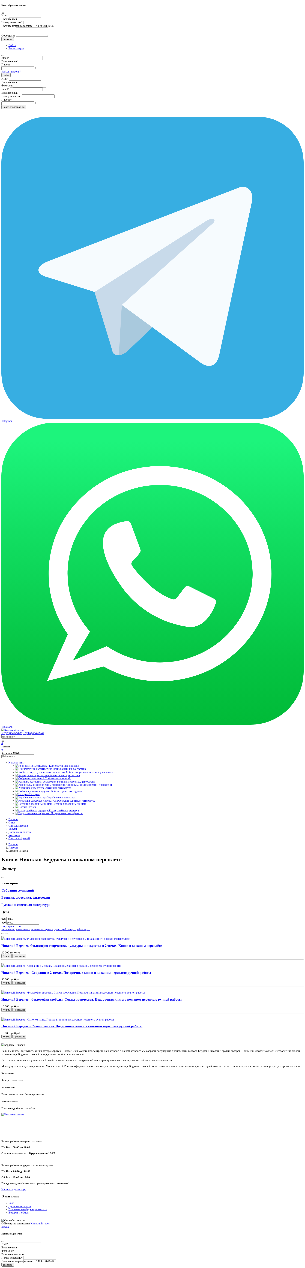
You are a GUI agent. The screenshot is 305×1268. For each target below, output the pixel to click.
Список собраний (19, 838)
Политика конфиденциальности (27, 1209)
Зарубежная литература (61, 797)
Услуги (12, 828)
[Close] (2, 13)
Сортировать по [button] (11, 926)
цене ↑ (58, 929)
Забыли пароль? (11, 71)
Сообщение (8, 35)
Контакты (14, 835)
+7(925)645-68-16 (11, 733)
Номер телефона (12, 22)
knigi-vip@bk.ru (12, 1132)
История (34, 794)
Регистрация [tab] (16, 48)
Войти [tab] (12, 45)
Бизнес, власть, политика (64, 775)
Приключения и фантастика (69, 768)
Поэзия (32, 806)
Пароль (6, 64)
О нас (11, 822)
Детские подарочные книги (69, 803)
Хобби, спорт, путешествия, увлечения (89, 772)
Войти (6, 75)
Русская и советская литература (76, 800)
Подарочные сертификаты (67, 813)
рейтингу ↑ (83, 929)
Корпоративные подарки (64, 765)
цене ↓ (49, 929)
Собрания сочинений (58, 778)
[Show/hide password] (36, 68)
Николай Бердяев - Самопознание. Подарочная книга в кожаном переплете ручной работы (71, 1026)
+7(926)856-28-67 (33, 733)
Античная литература (58, 787)
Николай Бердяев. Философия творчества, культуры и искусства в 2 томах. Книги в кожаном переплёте (81, 945)
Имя (4, 15)
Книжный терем (40, 1223)
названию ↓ (23, 929)
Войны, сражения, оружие (67, 791)
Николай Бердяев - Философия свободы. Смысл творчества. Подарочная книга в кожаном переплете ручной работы (91, 999)
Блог (11, 1202)
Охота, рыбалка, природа (64, 810)
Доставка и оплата (19, 832)
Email (5, 57)
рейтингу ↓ (69, 929)
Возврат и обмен (18, 1212)
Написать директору (13, 1189)
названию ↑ (38, 929)
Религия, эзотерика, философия (76, 781)
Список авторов (18, 825)
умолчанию (8, 929)
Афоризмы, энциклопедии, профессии (88, 784)
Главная (13, 819)
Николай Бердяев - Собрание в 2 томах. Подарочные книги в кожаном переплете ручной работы (76, 972)
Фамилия (7, 85)
